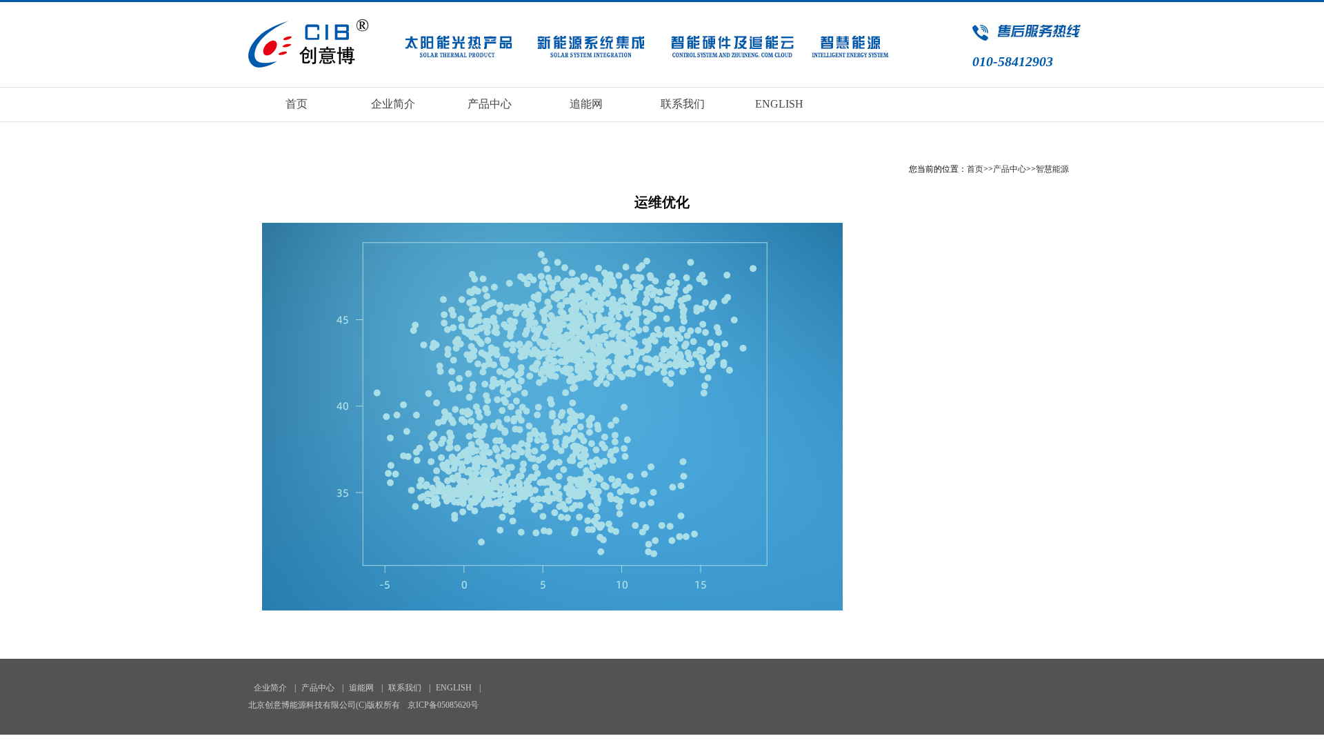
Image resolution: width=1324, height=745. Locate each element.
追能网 (586, 104)
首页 (296, 104)
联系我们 (683, 104)
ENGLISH (779, 104)
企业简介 (393, 104)
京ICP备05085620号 (443, 705)
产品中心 (490, 104)
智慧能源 (1052, 169)
